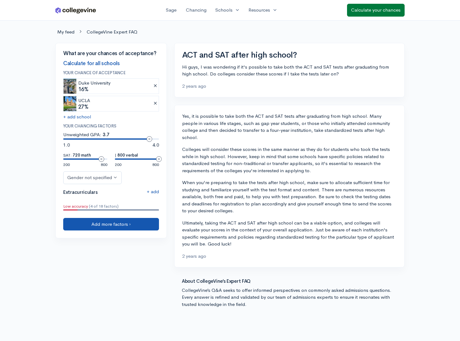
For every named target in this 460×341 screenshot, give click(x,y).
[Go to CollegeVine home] (75, 10)
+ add (153, 191)
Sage (171, 10)
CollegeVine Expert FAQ (112, 32)
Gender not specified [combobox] (89, 177)
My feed (65, 32)
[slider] (149, 139)
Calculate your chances (376, 10)
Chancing (196, 10)
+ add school (77, 117)
